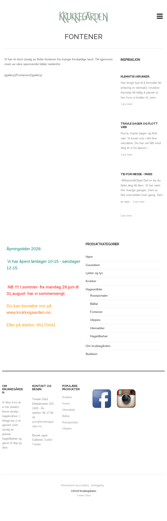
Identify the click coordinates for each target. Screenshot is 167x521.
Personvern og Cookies (75, 485)
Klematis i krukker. (135, 76)
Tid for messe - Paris (136, 174)
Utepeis (95, 320)
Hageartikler (94, 289)
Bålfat (94, 304)
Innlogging (97, 485)
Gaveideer (93, 265)
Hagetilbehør (99, 336)
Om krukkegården (98, 346)
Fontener (96, 312)
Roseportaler (99, 295)
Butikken (91, 354)
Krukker (91, 281)
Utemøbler (97, 328)
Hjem (89, 256)
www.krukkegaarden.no (29, 312)
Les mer (126, 104)
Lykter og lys (94, 273)
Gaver (66, 403)
